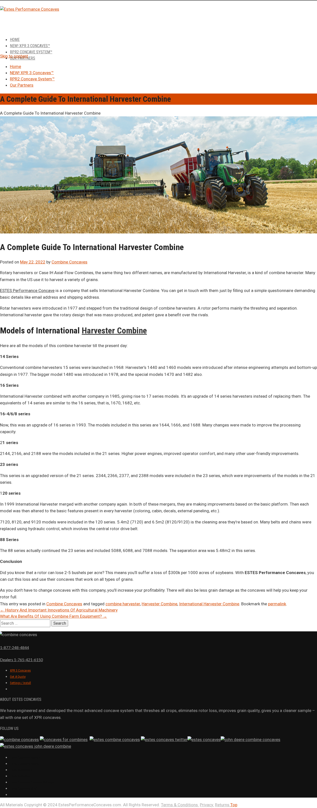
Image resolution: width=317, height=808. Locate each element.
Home (15, 39)
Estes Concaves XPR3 (24, 788)
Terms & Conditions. (180, 804)
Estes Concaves (20, 776)
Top (233, 804)
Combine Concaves (69, 261)
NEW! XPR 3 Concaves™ (30, 45)
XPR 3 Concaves (20, 670)
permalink (277, 603)
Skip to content (14, 56)
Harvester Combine (114, 330)
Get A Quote (18, 677)
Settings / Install (20, 683)
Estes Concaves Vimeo (24, 764)
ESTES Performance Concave (27, 290)
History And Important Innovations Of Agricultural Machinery (59, 610)
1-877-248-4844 (14, 647)
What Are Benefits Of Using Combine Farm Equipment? (53, 616)
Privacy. (207, 804)
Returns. (222, 804)
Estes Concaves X (21, 770)
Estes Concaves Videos (25, 757)
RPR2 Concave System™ (31, 52)
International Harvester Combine (209, 603)
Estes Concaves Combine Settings (32, 782)
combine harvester (123, 603)
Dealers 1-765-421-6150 (21, 659)
